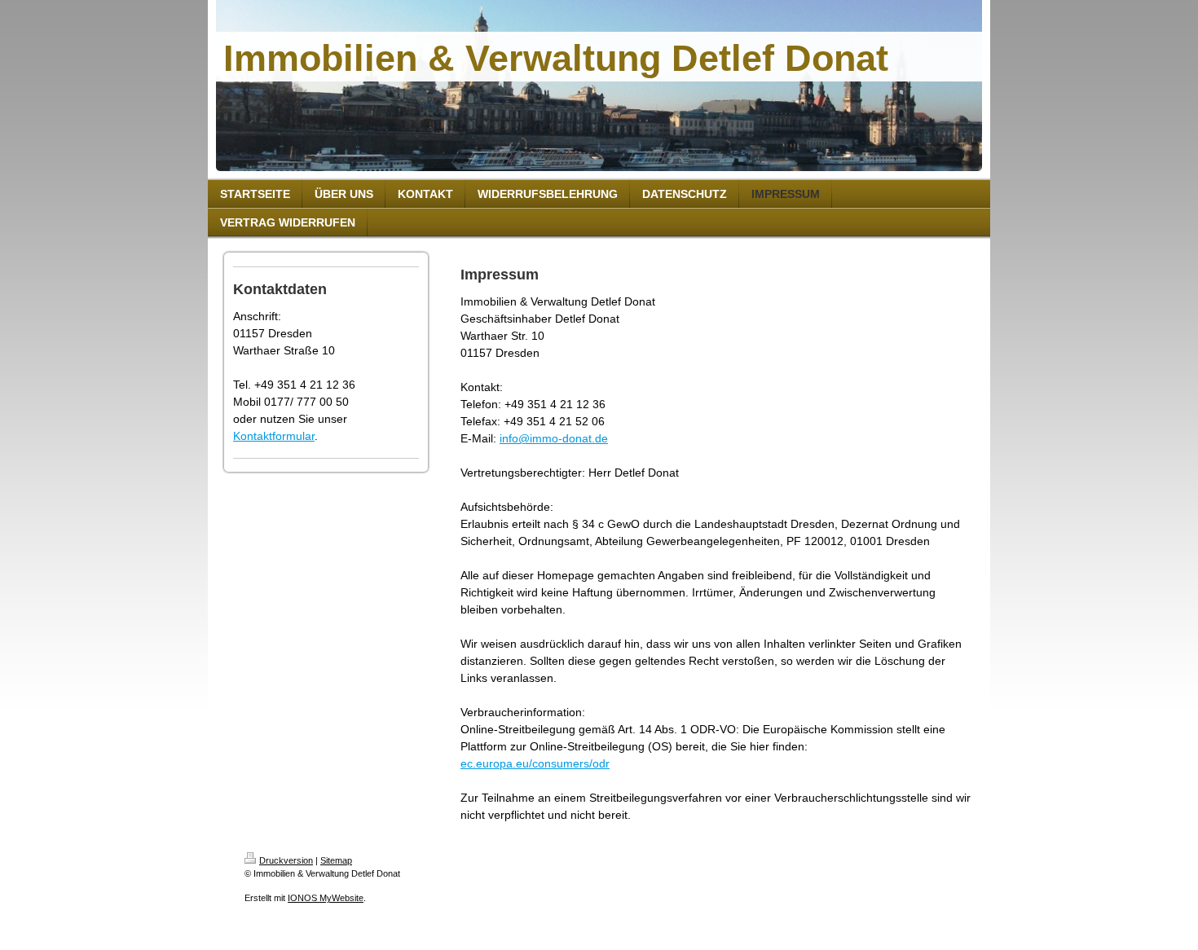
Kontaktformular (274, 435)
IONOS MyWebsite (325, 898)
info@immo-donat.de (554, 438)
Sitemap (336, 860)
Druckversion (286, 860)
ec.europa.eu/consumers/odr (535, 763)
